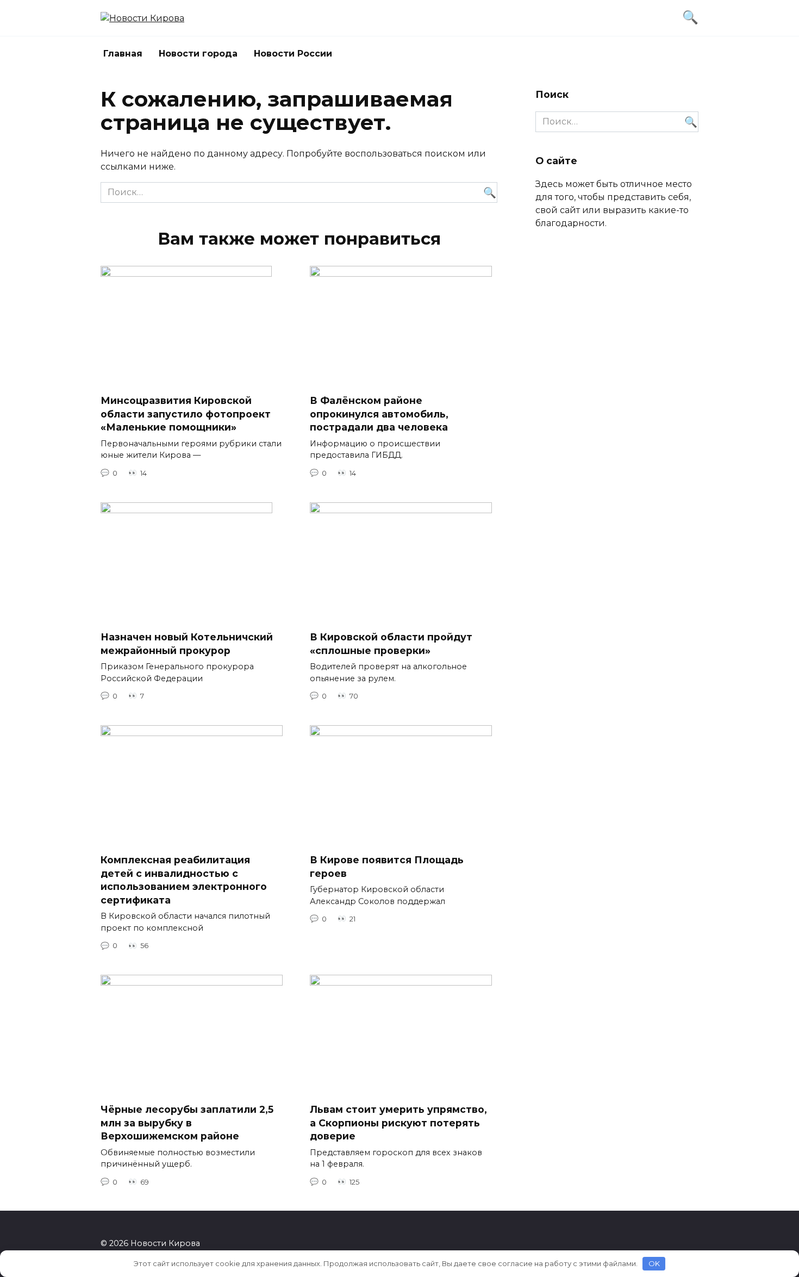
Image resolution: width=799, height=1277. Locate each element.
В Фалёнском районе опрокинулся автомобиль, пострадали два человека (379, 414)
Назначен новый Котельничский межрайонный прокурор (187, 643)
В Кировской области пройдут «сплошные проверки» (391, 643)
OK (654, 1263)
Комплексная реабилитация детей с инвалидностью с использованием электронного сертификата (184, 880)
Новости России (293, 53)
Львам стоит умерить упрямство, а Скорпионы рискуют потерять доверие (398, 1123)
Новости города (198, 53)
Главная (122, 53)
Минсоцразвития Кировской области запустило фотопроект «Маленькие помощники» (186, 414)
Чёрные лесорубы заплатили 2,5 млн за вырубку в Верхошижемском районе (187, 1123)
